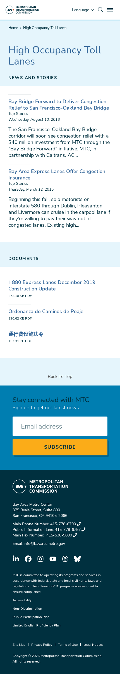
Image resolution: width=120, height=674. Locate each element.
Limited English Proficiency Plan (37, 625)
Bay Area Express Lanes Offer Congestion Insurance (56, 174)
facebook (28, 558)
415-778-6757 (68, 529)
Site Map (19, 644)
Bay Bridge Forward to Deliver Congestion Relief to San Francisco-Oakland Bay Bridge (58, 104)
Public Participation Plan (31, 617)
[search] (100, 10)
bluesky (77, 558)
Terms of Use (68, 644)
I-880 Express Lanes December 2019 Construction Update (51, 285)
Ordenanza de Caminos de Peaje (45, 311)
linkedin (16, 558)
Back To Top (60, 376)
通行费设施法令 (26, 334)
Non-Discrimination (27, 608)
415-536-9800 (58, 535)
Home (13, 27)
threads (65, 558)
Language (80, 10)
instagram (40, 558)
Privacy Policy (41, 644)
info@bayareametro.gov (44, 543)
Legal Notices (93, 644)
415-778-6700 (63, 524)
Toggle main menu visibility (110, 9)
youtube (52, 558)
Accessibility (22, 600)
